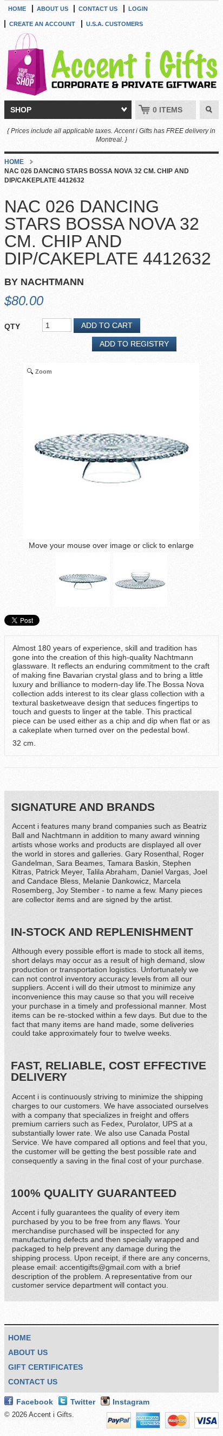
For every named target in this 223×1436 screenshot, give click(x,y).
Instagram (131, 1401)
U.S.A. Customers (114, 24)
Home (17, 8)
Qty (12, 326)
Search (209, 109)
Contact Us (97, 8)
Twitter (82, 1401)
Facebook (34, 1401)
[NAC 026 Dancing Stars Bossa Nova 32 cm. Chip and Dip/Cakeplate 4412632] (83, 579)
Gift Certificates (45, 1367)
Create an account (42, 24)
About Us (52, 8)
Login (138, 8)
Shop (20, 109)
